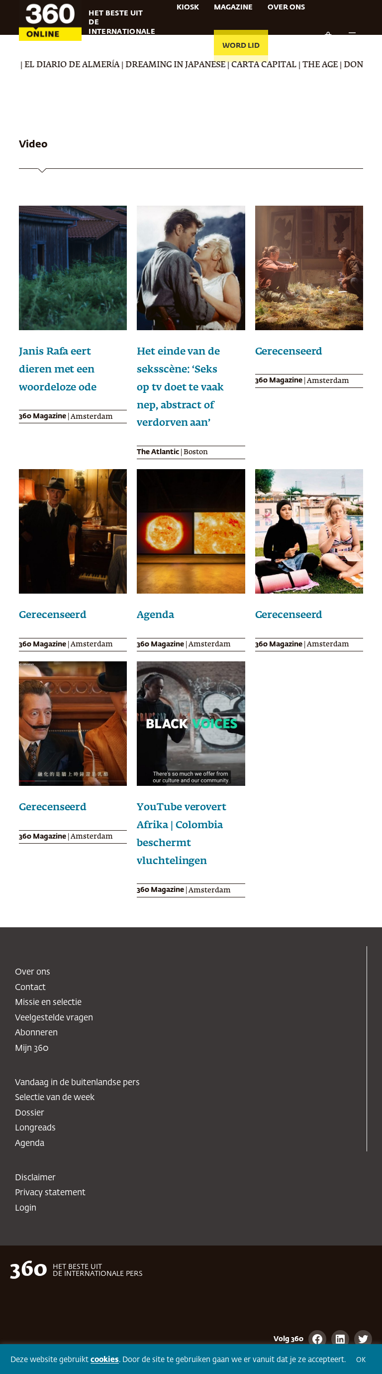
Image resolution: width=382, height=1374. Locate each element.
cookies (105, 1360)
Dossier (29, 1113)
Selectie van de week (55, 1098)
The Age (295, 65)
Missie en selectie (48, 1003)
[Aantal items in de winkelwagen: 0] (327, 35)
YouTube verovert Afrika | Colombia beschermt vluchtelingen (181, 834)
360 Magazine (42, 416)
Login (25, 1208)
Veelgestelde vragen (54, 1018)
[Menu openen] (352, 36)
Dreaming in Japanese (151, 65)
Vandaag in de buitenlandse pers (77, 1083)
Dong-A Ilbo (347, 65)
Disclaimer (35, 1178)
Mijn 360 (32, 1048)
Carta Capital (239, 65)
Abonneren (36, 1033)
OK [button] (361, 1360)
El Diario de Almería (47, 65)
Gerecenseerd (289, 352)
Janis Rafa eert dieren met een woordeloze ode (57, 369)
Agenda (155, 615)
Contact (30, 988)
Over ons (32, 972)
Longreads (35, 1128)
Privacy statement (50, 1193)
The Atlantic (158, 452)
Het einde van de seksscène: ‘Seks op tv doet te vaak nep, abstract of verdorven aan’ (180, 387)
